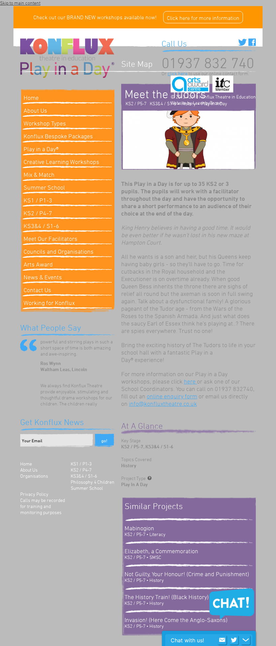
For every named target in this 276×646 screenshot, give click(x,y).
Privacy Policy (34, 494)
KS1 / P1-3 (38, 200)
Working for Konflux (49, 302)
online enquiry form (172, 396)
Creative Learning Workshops (61, 161)
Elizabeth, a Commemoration (161, 550)
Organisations (34, 476)
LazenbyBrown (208, 103)
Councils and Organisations (59, 251)
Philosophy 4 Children (92, 482)
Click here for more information (203, 18)
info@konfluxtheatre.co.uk (163, 403)
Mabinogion (139, 528)
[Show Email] (222, 640)
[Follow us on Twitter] (242, 42)
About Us (29, 470)
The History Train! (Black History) (167, 596)
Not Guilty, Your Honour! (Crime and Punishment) (187, 573)
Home (26, 464)
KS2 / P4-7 (38, 212)
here (190, 381)
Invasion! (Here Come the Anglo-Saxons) (176, 619)
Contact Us (37, 289)
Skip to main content (20, 3)
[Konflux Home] (67, 50)
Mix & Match (39, 174)
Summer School (44, 187)
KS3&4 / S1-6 (41, 225)
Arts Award (38, 264)
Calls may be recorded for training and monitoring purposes (42, 506)
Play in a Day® (41, 148)
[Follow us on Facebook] (252, 42)
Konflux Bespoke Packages (58, 136)
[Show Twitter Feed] (234, 640)
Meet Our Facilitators (50, 238)
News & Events (43, 277)
